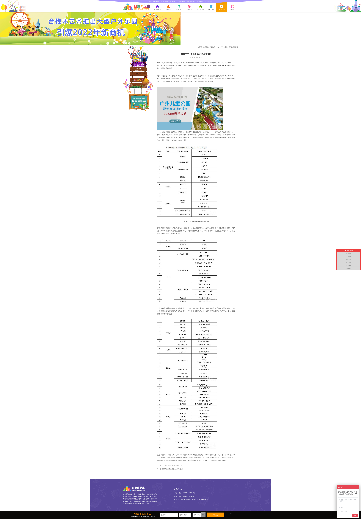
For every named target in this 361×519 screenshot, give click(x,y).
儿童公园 (224, 65)
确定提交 (215, 515)
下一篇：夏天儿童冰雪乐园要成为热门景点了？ (171, 469)
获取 (203, 515)
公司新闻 (138, 69)
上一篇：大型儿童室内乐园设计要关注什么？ (170, 465)
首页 (200, 47)
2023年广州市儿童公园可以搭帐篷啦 (227, 47)
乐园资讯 (138, 74)
